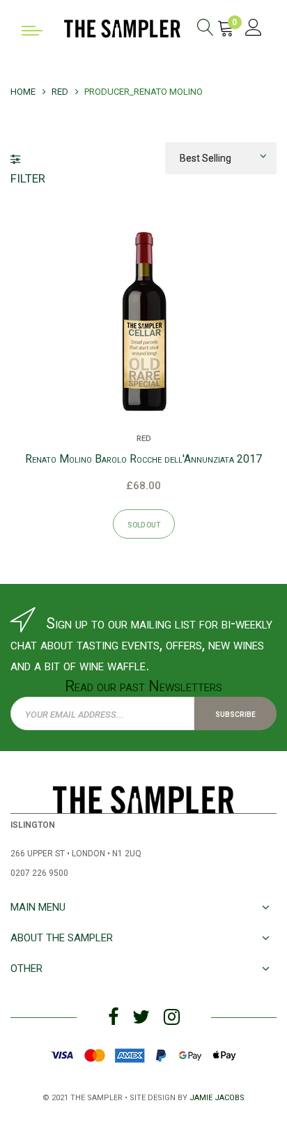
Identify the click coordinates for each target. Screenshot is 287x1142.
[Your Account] (253, 29)
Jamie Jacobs (217, 1096)
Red (144, 437)
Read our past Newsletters (143, 686)
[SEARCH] (205, 29)
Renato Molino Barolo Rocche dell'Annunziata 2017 (143, 458)
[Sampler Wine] (122, 27)
